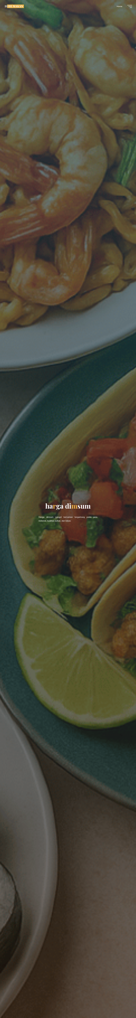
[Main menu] (129, 6)
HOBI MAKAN (14, 6)
